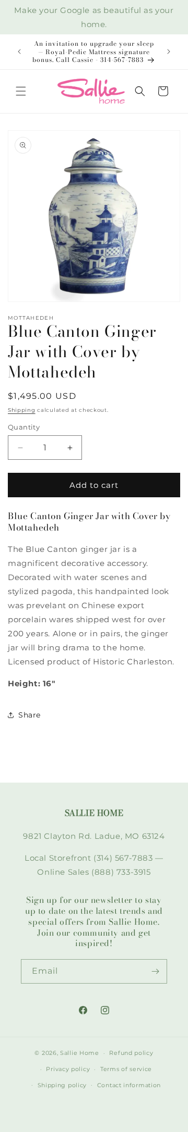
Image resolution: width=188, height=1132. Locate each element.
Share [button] (29, 715)
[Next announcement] (168, 51)
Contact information (129, 1085)
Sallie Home (79, 1052)
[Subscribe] (155, 971)
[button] (20, 91)
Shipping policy (62, 1085)
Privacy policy (68, 1069)
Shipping (22, 410)
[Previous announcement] (19, 51)
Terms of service (126, 1069)
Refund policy (131, 1052)
